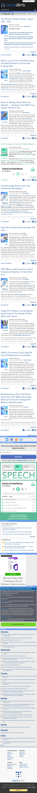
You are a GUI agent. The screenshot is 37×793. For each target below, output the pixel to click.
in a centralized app (13, 211)
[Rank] (3, 542)
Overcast (32, 158)
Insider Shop (22, 765)
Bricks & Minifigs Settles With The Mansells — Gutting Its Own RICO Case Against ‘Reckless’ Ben (18, 105)
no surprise (25, 281)
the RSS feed (20, 162)
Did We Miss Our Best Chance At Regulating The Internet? (17, 534)
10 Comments (5, 346)
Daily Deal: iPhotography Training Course (12, 640)
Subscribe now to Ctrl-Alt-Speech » (18, 518)
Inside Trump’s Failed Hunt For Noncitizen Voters (13, 655)
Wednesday (5, 650)
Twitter (9, 752)
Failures (6, 80)
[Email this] (26, 55)
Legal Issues (5, 122)
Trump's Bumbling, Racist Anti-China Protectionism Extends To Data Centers (19, 720)
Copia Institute (23, 764)
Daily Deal (25, 235)
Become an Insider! (18, 624)
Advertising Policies (22, 754)
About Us (21, 752)
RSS (8, 755)
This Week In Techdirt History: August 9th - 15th (13, 732)
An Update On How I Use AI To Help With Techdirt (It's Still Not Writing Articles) (19, 679)
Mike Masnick (26, 112)
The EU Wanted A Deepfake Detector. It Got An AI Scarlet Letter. (16, 637)
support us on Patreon (28, 164)
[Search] (36, 1)
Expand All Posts (18, 11)
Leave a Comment (6, 55)
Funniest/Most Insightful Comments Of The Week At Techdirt (16, 727)
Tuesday (4, 673)
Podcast (9, 756)
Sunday (4, 725)
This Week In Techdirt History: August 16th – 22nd (17, 20)
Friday (3, 736)
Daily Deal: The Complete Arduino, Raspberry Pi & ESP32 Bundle (16, 714)
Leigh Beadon (26, 26)
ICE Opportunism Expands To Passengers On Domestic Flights (16, 667)
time (15, 286)
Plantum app (15, 237)
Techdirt (6, 35)
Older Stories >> (32, 435)
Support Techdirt (23, 767)
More (2, 745)
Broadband (5, 330)
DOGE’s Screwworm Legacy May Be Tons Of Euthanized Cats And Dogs (16, 353)
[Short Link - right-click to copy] (23, 55)
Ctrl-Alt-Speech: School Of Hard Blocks (18, 144)
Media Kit (9, 765)
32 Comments (5, 388)
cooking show (13, 78)
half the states (16, 202)
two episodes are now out (11, 84)
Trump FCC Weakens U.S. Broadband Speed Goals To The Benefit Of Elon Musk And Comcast (17, 313)
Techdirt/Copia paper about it (21, 335)
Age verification (13, 195)
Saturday (4, 730)
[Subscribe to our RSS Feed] (16, 439)
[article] (10, 617)
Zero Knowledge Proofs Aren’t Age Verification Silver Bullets (15, 187)
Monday (4, 698)
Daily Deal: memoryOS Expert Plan (10, 664)
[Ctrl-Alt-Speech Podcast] (18, 471)
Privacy (21, 756)
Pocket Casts (9, 160)
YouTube (16, 160)
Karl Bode (25, 321)
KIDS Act (20, 205)
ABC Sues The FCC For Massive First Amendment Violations (16, 686)
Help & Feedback (12, 764)
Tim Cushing (26, 279)
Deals (6, 244)
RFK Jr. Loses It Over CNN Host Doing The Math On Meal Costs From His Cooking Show (17, 63)
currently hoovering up (19, 294)
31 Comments (5, 221)
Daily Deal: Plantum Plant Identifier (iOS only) (18, 228)
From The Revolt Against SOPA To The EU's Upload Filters (17, 531)
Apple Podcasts (24, 158)
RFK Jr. (19, 73)
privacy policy (22, 460)
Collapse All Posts (30, 11)
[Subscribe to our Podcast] (21, 439)
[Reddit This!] (28, 55)
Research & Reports (10, 758)
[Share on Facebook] (33, 55)
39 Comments (5, 96)
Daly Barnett (26, 193)
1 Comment (4, 180)
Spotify (3, 160)
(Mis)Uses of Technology (5, 203)
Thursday (4, 632)
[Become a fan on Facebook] (11, 439)
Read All (33, 536)
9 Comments (4, 138)
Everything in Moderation (24, 154)
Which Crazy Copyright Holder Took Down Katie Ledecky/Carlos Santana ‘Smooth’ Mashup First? (19, 38)
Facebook (10, 753)
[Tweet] (31, 55)
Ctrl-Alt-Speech (4, 158)
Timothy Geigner (27, 70)
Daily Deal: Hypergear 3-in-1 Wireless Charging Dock (14, 688)
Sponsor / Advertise (10, 767)
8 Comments (4, 305)
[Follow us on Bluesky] (7, 439)
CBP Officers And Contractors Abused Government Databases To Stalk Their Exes (17, 272)
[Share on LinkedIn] (35, 55)
